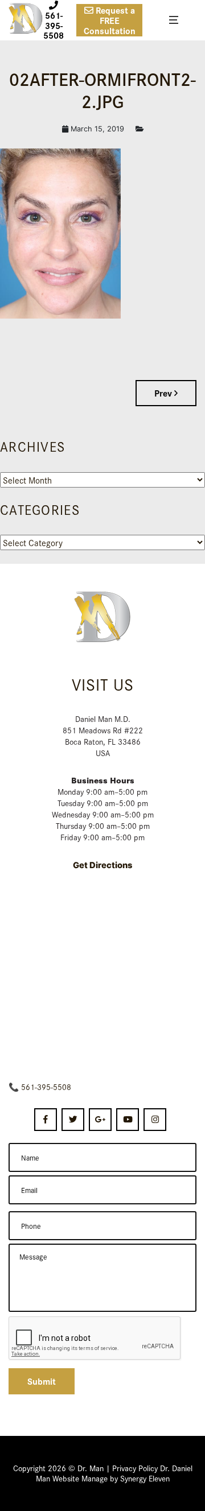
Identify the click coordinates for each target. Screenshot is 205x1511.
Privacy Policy (135, 1468)
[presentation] (95, 1338)
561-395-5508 (46, 1086)
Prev (164, 392)
